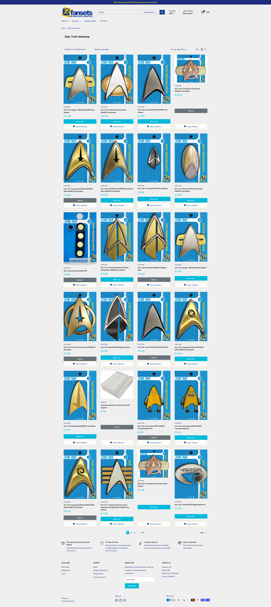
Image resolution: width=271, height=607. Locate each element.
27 (143, 533)
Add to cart (80, 121)
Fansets (103, 402)
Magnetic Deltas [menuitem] (90, 21)
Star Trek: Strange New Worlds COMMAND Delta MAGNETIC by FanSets (78, 190)
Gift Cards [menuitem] (103, 21)
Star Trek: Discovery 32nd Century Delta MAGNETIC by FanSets (189, 190)
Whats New (65, 570)
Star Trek (67, 107)
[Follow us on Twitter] (120, 600)
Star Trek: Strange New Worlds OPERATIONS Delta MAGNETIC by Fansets (79, 506)
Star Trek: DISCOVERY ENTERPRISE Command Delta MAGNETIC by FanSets (117, 190)
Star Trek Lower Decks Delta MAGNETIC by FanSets (152, 111)
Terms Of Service (99, 577)
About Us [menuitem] (64, 21)
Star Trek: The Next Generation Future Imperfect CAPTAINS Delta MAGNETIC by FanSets (115, 507)
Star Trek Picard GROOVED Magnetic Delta (115, 347)
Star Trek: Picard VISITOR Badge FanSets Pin (190, 505)
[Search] (162, 12)
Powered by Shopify (68, 601)
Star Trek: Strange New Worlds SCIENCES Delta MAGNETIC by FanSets (189, 348)
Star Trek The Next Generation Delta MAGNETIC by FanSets (113, 111)
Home (63, 28)
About (95, 567)
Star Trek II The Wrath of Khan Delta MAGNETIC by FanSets (187, 90)
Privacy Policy (98, 574)
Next (202, 533)
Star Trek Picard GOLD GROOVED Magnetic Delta (152, 269)
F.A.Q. (63, 574)
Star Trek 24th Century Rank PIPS (75, 271)
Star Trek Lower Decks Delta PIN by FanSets (153, 347)
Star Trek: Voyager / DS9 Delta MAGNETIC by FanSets (79, 111)
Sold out (191, 111)
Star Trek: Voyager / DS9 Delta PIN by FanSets (190, 268)
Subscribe (132, 586)
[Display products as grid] (202, 49)
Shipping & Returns (100, 570)
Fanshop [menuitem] (75, 21)
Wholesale (65, 567)
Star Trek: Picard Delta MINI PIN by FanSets (153, 188)
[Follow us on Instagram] (124, 600)
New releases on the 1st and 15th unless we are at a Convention (135, 2)
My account (187, 13)
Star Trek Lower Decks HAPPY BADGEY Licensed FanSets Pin (151, 427)
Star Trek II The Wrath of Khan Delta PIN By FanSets (152, 485)
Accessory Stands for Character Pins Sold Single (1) (115, 406)
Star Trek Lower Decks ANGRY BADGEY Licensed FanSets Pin (188, 427)
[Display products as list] (205, 49)
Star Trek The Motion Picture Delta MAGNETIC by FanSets (80, 348)
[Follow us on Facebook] (116, 600)
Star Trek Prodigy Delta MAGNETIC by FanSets (79, 426)
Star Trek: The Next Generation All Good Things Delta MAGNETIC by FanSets (115, 269)
